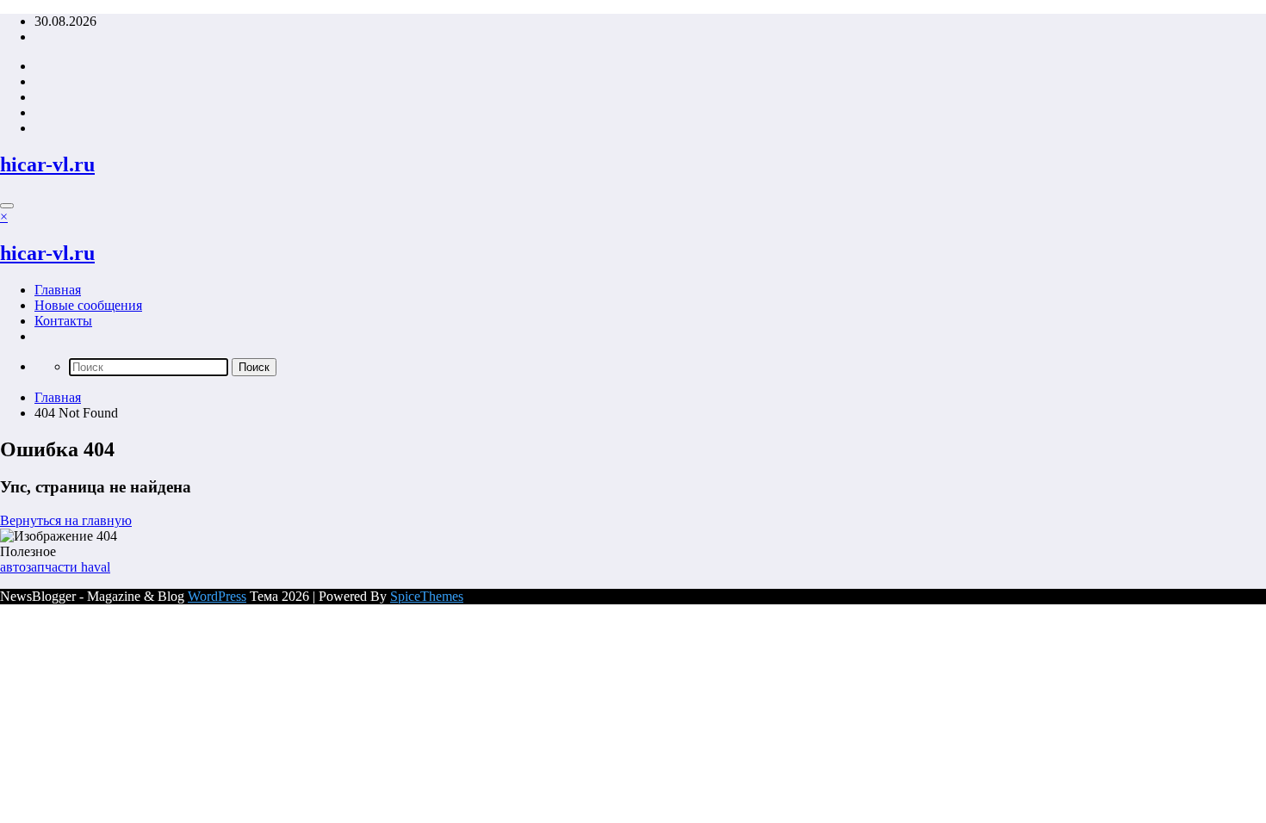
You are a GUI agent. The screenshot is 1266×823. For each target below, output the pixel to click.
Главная (57, 289)
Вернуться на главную (66, 520)
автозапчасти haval (55, 567)
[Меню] (7, 205)
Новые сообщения (88, 305)
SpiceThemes (426, 596)
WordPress (217, 596)
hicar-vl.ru (47, 164)
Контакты (63, 320)
